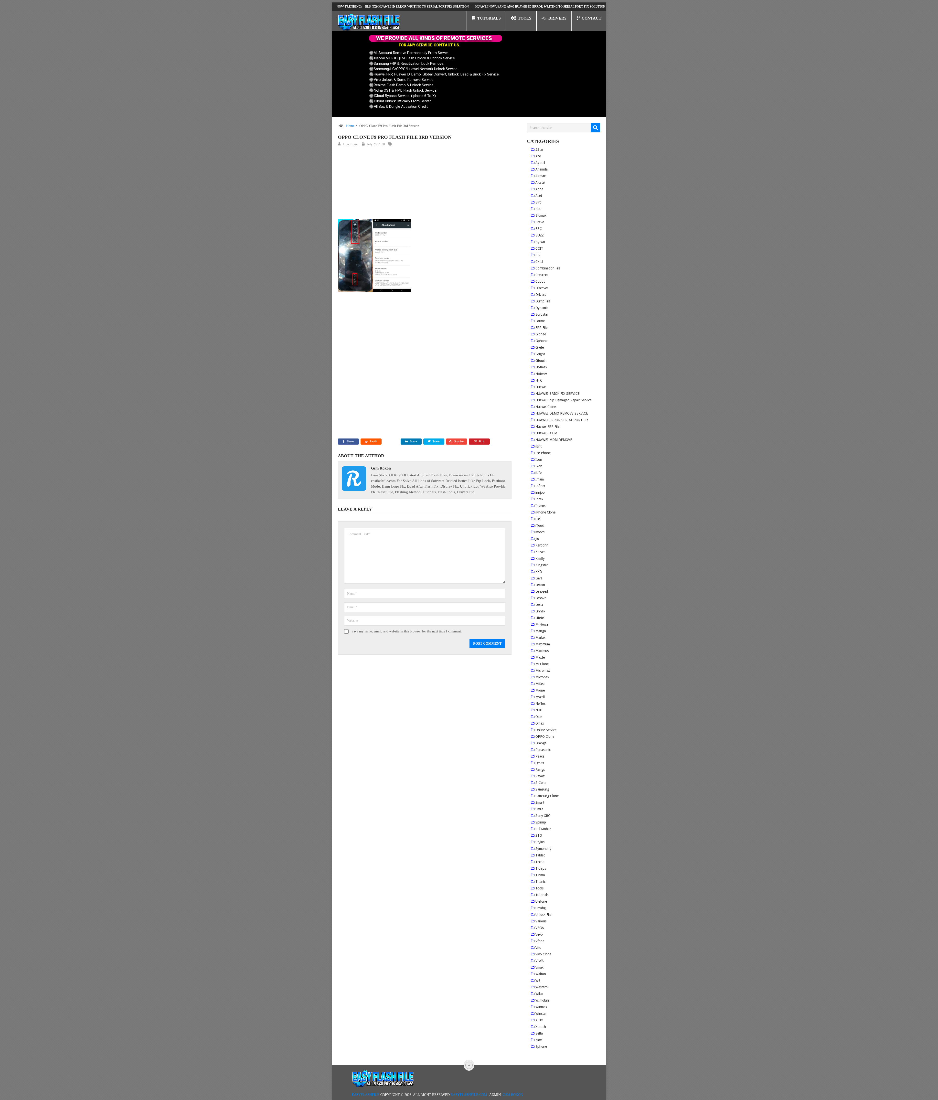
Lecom (540, 585)
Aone (539, 189)
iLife (538, 473)
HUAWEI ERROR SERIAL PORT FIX (561, 420)
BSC (538, 229)
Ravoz (540, 776)
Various (540, 921)
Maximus (542, 651)
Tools (539, 888)
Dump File (542, 301)
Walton (540, 974)
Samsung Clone (547, 796)
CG (537, 255)
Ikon (538, 466)
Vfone (539, 941)
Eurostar (541, 314)
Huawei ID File (546, 433)
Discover (541, 288)
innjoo (540, 492)
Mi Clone (542, 664)
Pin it (481, 441)
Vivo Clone (543, 954)
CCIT (539, 248)
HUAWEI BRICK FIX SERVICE (557, 393)
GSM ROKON (513, 1095)
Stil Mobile (543, 829)
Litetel (539, 618)
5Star (539, 149)
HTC (538, 380)
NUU (538, 710)
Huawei (540, 387)
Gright (540, 354)
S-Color (541, 783)
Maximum (542, 644)
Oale (538, 717)
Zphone (541, 1046)
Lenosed (541, 591)
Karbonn (541, 545)
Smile (539, 809)
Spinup (540, 822)
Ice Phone (543, 453)
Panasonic (543, 750)
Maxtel (540, 657)
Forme (540, 321)
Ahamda (541, 169)
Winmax (541, 1007)
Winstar (541, 1013)
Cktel (539, 262)
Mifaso (540, 684)
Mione (540, 690)
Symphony (543, 849)
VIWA (539, 961)
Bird (538, 202)
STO (538, 835)
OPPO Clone (544, 736)
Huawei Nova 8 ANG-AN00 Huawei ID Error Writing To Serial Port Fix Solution (498, 6)
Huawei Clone (545, 407)
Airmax (540, 176)
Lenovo (540, 598)
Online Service (545, 730)
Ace (538, 156)
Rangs (540, 769)
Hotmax (541, 367)
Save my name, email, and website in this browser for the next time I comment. (407, 631)
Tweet (436, 441)
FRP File (541, 328)
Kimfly (540, 558)
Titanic (540, 882)
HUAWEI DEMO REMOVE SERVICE (561, 413)
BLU (538, 209)
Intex (539, 499)
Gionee (540, 334)
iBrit (538, 446)
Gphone (541, 341)
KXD (538, 572)
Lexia (539, 605)
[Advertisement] (425, 183)
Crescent (541, 275)
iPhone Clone (545, 512)
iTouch (540, 525)
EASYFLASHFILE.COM (469, 1095)
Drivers (540, 295)
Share (350, 441)
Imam (539, 479)
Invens (540, 506)
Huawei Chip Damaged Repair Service (563, 400)
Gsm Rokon (351, 144)
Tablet (540, 855)
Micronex (542, 677)
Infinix (540, 486)
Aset (538, 196)
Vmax (539, 967)
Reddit (373, 441)
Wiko (539, 994)
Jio (537, 539)
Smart (539, 802)
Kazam (540, 552)
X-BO (539, 1020)
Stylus (539, 842)
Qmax (539, 763)
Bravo (539, 222)
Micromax (542, 671)
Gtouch (540, 361)
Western (541, 987)
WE (537, 981)
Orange (540, 743)
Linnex (540, 611)
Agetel (540, 163)
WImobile (542, 1000)
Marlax (540, 638)
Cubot (540, 281)
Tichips (540, 868)
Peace (539, 756)
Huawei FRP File (547, 426)
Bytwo (540, 242)
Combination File (547, 268)
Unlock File (543, 915)
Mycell (540, 697)
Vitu (538, 948)
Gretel (539, 347)
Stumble (459, 441)
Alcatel (540, 182)
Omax (539, 723)
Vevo (539, 934)
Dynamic (541, 308)
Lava (538, 578)
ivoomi (540, 532)
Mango (540, 631)
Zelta (539, 1033)
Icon (538, 459)
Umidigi (540, 908)
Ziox (538, 1040)
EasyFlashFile (365, 1095)
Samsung (542, 789)
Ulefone (541, 901)
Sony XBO (543, 816)
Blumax (540, 215)
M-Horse (541, 624)
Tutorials (541, 895)
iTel (538, 519)
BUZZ (539, 235)
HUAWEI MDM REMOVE (553, 440)
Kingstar (541, 565)
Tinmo (540, 875)
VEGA (539, 928)
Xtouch (540, 1027)
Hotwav (541, 374)
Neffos (540, 703)
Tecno (539, 862)
